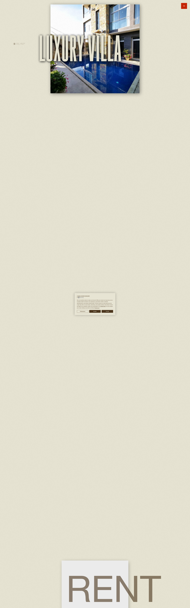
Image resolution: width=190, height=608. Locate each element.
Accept (107, 311)
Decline (95, 311)
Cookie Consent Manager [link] (83, 295)
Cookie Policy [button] (103, 306)
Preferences (82, 311)
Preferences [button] (96, 307)
